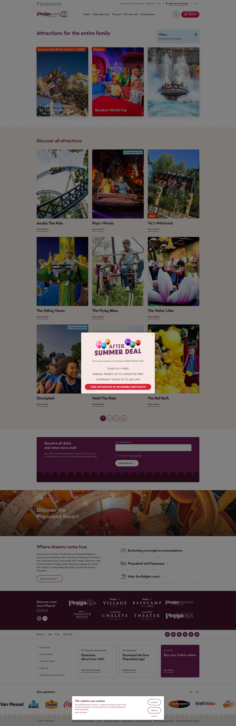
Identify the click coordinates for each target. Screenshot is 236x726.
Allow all (154, 702)
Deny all (154, 710)
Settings (154, 716)
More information (81, 712)
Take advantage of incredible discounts (118, 387)
